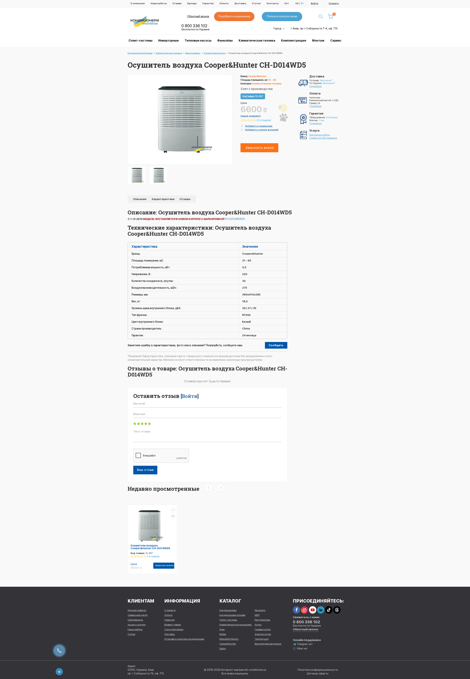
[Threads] (337, 610)
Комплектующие (293, 40)
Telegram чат (305, 644)
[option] (137, 175)
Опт (286, 3)
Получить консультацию (282, 16)
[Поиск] (321, 16)
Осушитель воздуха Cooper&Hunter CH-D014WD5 (150, 547)
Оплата (224, 3)
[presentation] (208, 487)
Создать (334, 3)
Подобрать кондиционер (234, 16)
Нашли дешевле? (251, 116)
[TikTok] (328, 610)
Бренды (191, 3)
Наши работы (159, 3)
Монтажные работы (319, 135)
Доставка (240, 3)
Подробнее (315, 86)
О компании (137, 3)
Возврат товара (172, 624)
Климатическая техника (257, 40)
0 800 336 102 (194, 25)
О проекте (170, 610)
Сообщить (276, 345)
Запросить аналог (260, 147)
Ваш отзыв (145, 470)
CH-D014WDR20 (235, 219)
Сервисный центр (137, 615)
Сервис (335, 40)
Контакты (272, 3)
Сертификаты (135, 620)
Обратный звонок (198, 16)
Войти (314, 3)
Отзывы (176, 3)
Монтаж (318, 40)
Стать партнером (173, 629)
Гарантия (208, 3)
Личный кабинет (137, 610)
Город (278, 28)
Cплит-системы (140, 40)
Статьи (256, 3)
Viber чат (302, 648)
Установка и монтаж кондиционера (184, 639)
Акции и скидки (137, 624)
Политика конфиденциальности (318, 669)
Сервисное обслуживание (323, 138)
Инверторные (168, 40)
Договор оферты (317, 673)
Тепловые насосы (198, 40)
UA (297, 3)
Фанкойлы (225, 40)
